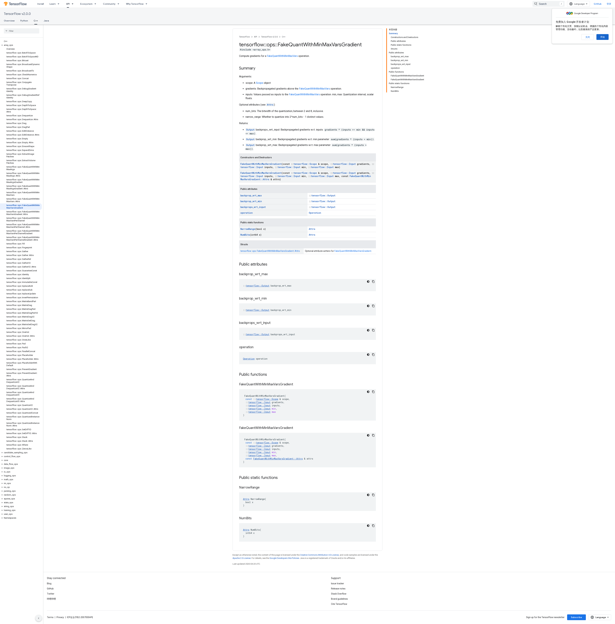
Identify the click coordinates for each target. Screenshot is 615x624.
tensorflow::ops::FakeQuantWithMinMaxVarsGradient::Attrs (270, 251)
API (68, 3)
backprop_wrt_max (251, 195)
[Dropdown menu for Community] (119, 4)
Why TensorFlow (135, 3)
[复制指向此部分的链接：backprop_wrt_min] (270, 299)
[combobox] (549, 4)
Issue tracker (337, 583)
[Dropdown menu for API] (73, 4)
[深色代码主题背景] (368, 281)
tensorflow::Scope (305, 163)
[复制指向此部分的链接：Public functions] (270, 375)
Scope (259, 82)
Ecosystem (86, 3)
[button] (21, 45)
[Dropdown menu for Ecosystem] (96, 4)
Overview (9, 20)
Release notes (338, 588)
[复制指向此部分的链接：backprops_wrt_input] (274, 323)
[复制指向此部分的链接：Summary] (258, 68)
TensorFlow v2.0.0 (17, 14)
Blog (49, 583)
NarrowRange (247, 228)
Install (40, 3)
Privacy (60, 617)
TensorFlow (244, 37)
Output (250, 129)
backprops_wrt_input (253, 207)
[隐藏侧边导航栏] (38, 618)
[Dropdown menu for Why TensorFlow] (147, 4)
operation (246, 212)
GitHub (598, 3)
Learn (52, 3)
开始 (602, 37)
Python (24, 20)
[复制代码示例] (373, 281)
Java (46, 20)
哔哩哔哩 (51, 599)
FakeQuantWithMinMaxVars (282, 55)
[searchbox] (21, 30)
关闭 (587, 37)
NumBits (245, 234)
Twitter (50, 593)
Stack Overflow (338, 593)
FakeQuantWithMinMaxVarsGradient (261, 163)
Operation (315, 212)
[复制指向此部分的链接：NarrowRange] (263, 488)
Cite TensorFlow (339, 604)
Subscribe (576, 617)
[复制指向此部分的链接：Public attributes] (270, 265)
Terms (50, 617)
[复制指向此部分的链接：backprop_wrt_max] (271, 274)
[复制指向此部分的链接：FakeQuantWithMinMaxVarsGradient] (296, 384)
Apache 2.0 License (242, 558)
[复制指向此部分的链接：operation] (257, 347)
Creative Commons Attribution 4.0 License (319, 555)
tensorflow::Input (344, 163)
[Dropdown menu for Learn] (59, 4)
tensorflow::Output (323, 195)
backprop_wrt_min (251, 201)
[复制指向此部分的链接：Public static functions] (281, 478)
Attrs (270, 104)
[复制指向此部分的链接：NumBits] (255, 518)
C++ (36, 20)
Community (109, 3)
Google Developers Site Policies (284, 558)
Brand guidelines (339, 599)
